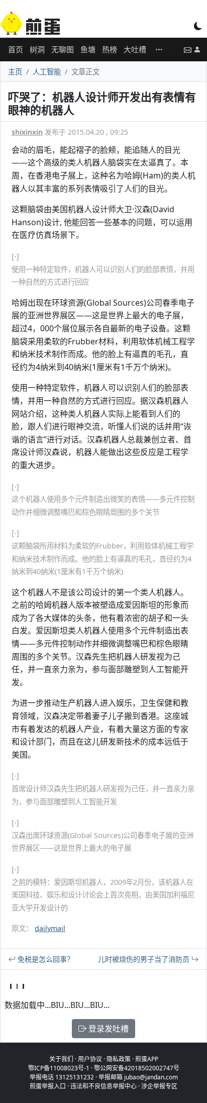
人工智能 (47, 71)
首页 (15, 49)
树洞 (37, 49)
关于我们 (61, 1059)
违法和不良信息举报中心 (103, 1086)
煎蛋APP (146, 1059)
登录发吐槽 (107, 1028)
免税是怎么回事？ (45, 959)
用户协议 (90, 1059)
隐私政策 (119, 1059)
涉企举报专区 (159, 1086)
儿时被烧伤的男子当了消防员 (144, 959)
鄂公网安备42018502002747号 (136, 1068)
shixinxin (27, 132)
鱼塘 (87, 49)
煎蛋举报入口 (48, 1086)
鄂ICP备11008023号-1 (58, 1068)
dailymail (50, 928)
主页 (15, 71)
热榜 (109, 49)
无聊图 (62, 49)
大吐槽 (135, 49)
